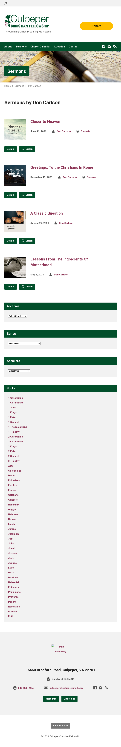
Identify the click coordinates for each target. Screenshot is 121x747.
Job (10, 538)
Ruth (10, 616)
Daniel (11, 475)
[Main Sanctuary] (60, 651)
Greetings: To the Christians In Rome (61, 167)
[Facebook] (103, 46)
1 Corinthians (15, 402)
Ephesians (14, 480)
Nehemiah (14, 582)
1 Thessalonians (17, 427)
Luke (11, 567)
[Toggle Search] (5, 3)
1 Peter (12, 417)
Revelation (14, 606)
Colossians (14, 470)
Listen (29, 149)
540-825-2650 (26, 688)
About (8, 46)
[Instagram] (109, 46)
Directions (69, 698)
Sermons (21, 46)
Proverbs (13, 596)
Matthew (13, 577)
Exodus (12, 485)
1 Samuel (13, 422)
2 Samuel (13, 456)
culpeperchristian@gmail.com (66, 688)
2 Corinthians (15, 441)
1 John (12, 407)
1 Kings (12, 412)
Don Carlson (34, 86)
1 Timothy (14, 431)
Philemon (13, 587)
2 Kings (12, 446)
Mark (11, 572)
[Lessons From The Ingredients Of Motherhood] (15, 275)
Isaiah (11, 524)
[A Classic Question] (15, 229)
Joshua (12, 553)
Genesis (85, 131)
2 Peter (12, 451)
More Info (51, 698)
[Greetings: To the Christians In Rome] (15, 183)
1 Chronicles (15, 398)
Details (10, 149)
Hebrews (13, 514)
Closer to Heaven (45, 121)
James (12, 529)
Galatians (13, 494)
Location (59, 46)
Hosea (12, 519)
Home (7, 86)
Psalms (12, 601)
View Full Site (60, 725)
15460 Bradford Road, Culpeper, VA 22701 (60, 670)
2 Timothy (14, 461)
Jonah (11, 548)
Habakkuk (13, 504)
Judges (12, 563)
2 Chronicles (15, 436)
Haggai (12, 509)
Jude (11, 558)
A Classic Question (46, 213)
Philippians (14, 592)
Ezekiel (12, 490)
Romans (91, 177)
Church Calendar (40, 46)
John (11, 543)
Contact (73, 46)
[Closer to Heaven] (15, 137)
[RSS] (115, 46)
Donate (96, 26)
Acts (11, 465)
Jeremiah (13, 533)
